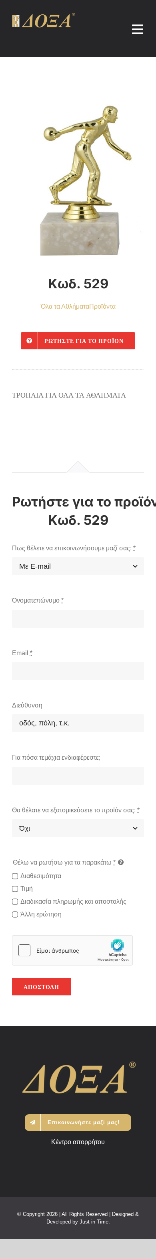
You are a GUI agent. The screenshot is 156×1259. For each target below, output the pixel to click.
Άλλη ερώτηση (41, 914)
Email (22, 653)
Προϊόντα (102, 306)
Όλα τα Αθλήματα (65, 306)
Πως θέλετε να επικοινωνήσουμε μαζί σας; (74, 548)
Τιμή (26, 888)
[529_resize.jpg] (78, 172)
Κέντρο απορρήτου (78, 1142)
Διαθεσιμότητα (40, 876)
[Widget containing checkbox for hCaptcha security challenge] (72, 950)
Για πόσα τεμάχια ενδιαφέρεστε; (56, 757)
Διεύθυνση (27, 705)
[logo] (43, 15)
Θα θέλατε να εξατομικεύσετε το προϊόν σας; (76, 810)
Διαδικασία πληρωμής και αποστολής (73, 901)
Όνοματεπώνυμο (38, 600)
